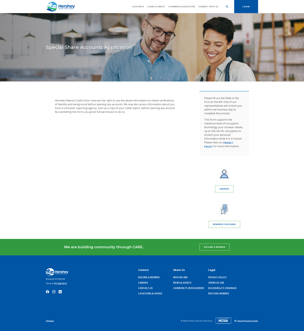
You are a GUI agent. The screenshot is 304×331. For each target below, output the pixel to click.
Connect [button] (143, 270)
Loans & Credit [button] (156, 6)
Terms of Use (216, 282)
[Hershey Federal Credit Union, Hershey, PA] (60, 7)
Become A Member (214, 247)
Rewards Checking (224, 224)
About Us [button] (179, 270)
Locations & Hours (150, 293)
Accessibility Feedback (222, 288)
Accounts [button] (138, 6)
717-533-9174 (60, 283)
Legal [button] (211, 270)
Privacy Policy (217, 277)
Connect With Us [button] (208, 6)
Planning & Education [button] (182, 6)
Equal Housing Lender (248, 321)
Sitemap (50, 321)
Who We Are (180, 277)
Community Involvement (188, 288)
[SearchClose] (227, 6)
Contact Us (145, 288)
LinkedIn (60, 291)
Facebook (47, 291)
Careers (224, 188)
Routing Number (218, 293)
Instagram (53, 291)
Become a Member (149, 277)
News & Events (182, 282)
